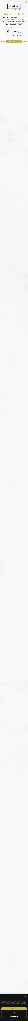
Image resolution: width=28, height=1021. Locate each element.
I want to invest (13, 41)
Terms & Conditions (17, 1019)
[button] (26, 996)
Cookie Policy (9, 1019)
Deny (14, 1012)
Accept (14, 1008)
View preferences (14, 1016)
